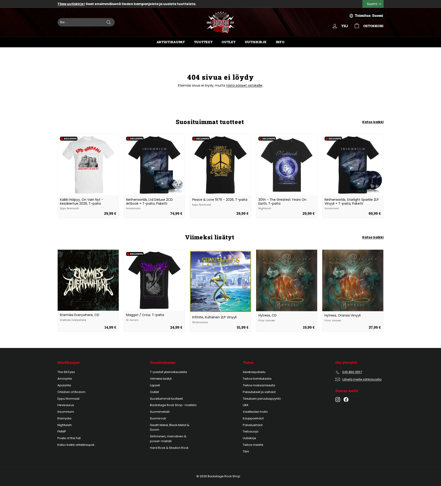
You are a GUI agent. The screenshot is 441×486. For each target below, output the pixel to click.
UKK (246, 405)
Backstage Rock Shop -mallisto (173, 405)
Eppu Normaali (68, 398)
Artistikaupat (171, 42)
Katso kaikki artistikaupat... (76, 445)
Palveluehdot (253, 425)
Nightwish (64, 425)
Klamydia (64, 418)
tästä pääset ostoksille (244, 85)
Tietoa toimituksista (257, 378)
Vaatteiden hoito (255, 412)
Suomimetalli (160, 412)
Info (280, 42)
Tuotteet (203, 42)
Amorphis (64, 378)
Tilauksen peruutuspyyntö (262, 398)
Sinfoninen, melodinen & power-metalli (168, 438)
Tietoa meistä (253, 445)
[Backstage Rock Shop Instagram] (337, 399)
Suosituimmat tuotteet (166, 398)
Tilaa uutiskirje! (71, 4)
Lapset (155, 385)
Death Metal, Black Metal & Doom (169, 427)
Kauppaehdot (253, 418)
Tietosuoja (250, 431)
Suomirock (158, 418)
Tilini (246, 451)
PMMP (61, 431)
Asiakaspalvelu (254, 372)
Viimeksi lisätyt (161, 378)
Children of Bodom (71, 392)
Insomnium (65, 412)
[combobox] (86, 22)
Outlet (228, 42)
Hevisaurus (65, 405)
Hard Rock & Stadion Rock (169, 448)
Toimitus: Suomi (369, 15)
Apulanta (64, 385)
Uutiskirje (256, 42)
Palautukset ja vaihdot (259, 392)
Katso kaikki (373, 122)
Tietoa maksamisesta (259, 385)
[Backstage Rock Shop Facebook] (346, 399)
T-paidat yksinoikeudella (168, 372)
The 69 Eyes (66, 372)
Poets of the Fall (69, 438)
